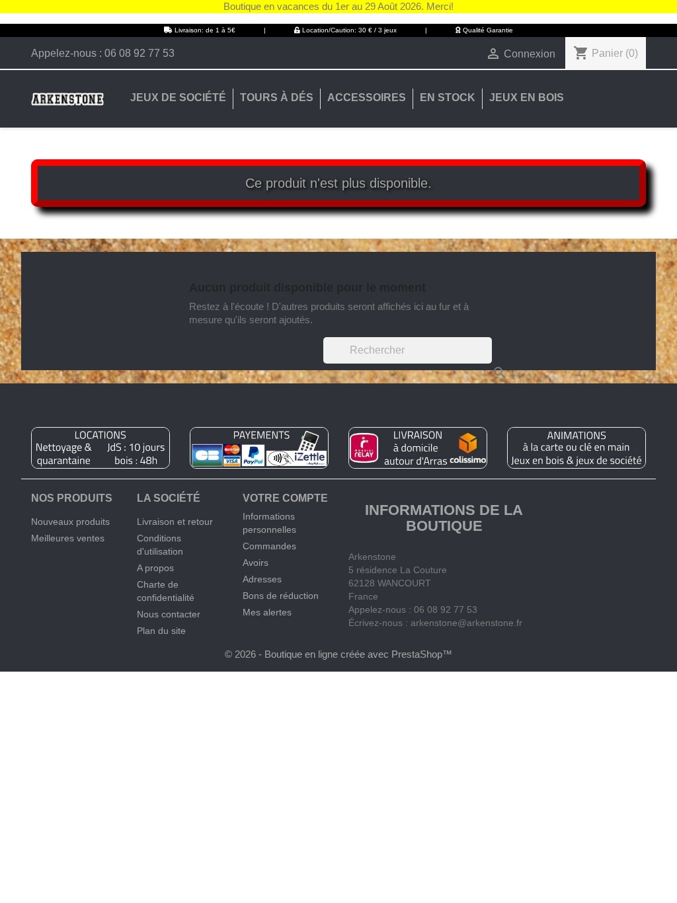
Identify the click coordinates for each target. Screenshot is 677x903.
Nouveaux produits (70, 521)
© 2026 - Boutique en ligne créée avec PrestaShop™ (338, 654)
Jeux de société (178, 97)
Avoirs (255, 562)
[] (487, 359)
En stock (447, 97)
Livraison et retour (175, 521)
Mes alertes (267, 612)
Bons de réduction (281, 595)
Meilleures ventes (67, 538)
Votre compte (285, 498)
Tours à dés (276, 97)
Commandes (269, 546)
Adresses (262, 579)
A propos (155, 568)
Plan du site (161, 630)
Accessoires (366, 97)
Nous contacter (168, 614)
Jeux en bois (526, 97)
